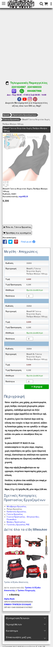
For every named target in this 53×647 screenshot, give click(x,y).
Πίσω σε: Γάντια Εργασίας (18, 227)
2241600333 (34, 87)
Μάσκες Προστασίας (16, 522)
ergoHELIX (15, 196)
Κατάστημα (12, 630)
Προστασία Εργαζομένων (24, 115)
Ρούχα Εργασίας (14, 509)
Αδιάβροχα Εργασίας (16, 506)
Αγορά (38, 386)
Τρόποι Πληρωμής (26, 590)
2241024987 (19, 87)
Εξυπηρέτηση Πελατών (17, 618)
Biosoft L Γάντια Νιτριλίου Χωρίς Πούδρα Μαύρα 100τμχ (36, 271)
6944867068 (34, 91)
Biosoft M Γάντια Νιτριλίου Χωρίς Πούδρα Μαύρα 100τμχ (36, 314)
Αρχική (6, 115)
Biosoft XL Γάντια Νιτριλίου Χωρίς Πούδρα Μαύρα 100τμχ (36, 357)
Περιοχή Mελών (14, 624)
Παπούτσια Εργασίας (16, 511)
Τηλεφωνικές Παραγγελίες (28, 83)
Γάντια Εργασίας (11, 119)
